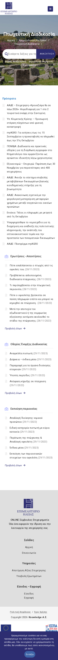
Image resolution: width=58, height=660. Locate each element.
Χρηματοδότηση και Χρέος (33, 40)
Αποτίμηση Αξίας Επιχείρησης (29, 570)
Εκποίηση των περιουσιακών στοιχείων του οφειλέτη (31, 455)
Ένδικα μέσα (24, 447)
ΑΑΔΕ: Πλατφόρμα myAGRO (22, 243)
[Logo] (29, 508)
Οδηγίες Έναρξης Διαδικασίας (28, 344)
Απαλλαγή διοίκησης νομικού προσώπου (26, 419)
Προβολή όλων (14, 328)
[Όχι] (54, 647)
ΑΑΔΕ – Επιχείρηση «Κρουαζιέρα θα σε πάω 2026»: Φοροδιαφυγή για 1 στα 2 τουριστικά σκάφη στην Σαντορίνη (29, 109)
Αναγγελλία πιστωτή (29, 353)
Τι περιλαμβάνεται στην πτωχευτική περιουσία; (30, 287)
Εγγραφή (29, 597)
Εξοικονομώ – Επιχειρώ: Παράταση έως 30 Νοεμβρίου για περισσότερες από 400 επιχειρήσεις (31, 167)
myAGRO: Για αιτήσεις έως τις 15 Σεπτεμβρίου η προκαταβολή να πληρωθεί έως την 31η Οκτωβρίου (30, 136)
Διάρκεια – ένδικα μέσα (31, 359)
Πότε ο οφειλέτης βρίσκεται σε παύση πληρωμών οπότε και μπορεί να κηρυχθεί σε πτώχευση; (31, 299)
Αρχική (11, 40)
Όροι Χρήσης (40, 612)
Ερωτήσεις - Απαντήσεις (25, 256)
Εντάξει (30, 654)
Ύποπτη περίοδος (27, 375)
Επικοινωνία (29, 552)
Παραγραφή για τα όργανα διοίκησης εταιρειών (30, 367)
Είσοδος (29, 593)
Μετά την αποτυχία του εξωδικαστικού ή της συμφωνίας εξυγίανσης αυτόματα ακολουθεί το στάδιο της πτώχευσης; (30, 315)
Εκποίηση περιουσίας (23, 408)
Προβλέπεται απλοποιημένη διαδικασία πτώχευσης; (30, 277)
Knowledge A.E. (38, 617)
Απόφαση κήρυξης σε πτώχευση (28, 383)
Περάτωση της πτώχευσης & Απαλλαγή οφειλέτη (28, 439)
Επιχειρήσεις (29, 65)
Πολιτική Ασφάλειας (20, 612)
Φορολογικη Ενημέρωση (41, 61)
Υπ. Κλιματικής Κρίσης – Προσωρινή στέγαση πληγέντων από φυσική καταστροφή (27, 123)
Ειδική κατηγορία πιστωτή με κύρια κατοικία (29, 429)
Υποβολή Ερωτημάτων (28, 576)
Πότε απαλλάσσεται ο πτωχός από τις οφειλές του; (31, 267)
